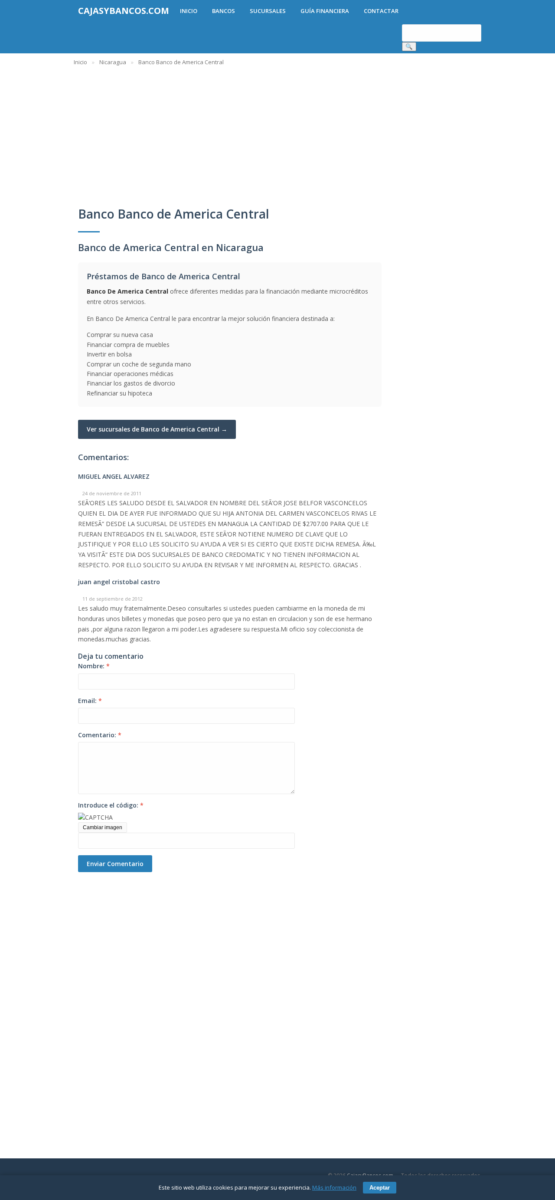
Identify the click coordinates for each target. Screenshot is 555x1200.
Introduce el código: (111, 805)
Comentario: (99, 735)
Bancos (223, 11)
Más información (334, 1187)
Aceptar (379, 1187)
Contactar (381, 11)
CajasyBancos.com (123, 10)
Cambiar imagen (102, 827)
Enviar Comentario (115, 864)
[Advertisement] (125, 1002)
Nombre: (94, 666)
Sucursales (268, 11)
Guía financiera (324, 11)
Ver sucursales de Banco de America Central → (157, 429)
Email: (90, 700)
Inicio (188, 11)
